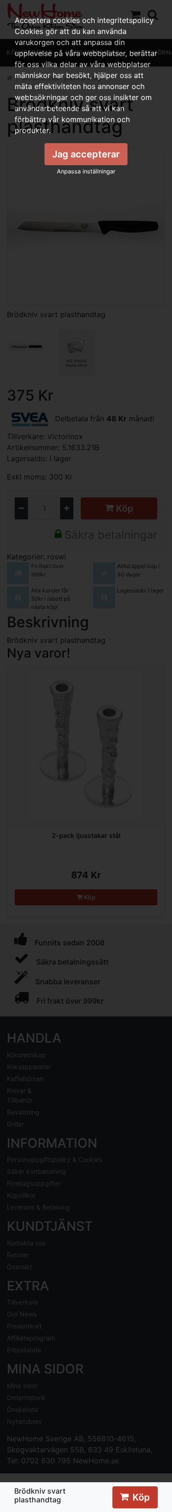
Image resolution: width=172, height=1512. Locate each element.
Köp (141, 1497)
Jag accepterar (86, 154)
